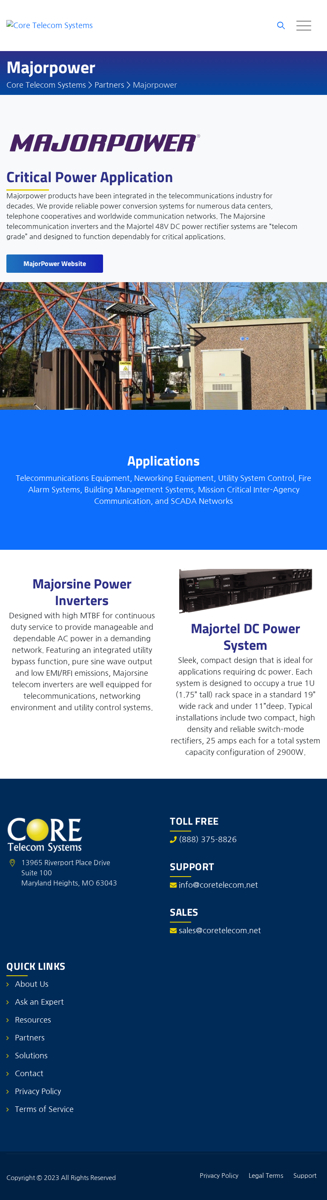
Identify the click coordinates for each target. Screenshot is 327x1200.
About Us (32, 984)
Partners (30, 1038)
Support (304, 1175)
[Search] (281, 25)
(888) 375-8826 (208, 839)
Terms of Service (44, 1109)
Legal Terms (266, 1175)
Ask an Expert (39, 1002)
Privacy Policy (38, 1091)
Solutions (31, 1056)
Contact (29, 1073)
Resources (33, 1020)
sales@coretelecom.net (220, 930)
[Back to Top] (308, 1186)
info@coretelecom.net (218, 885)
